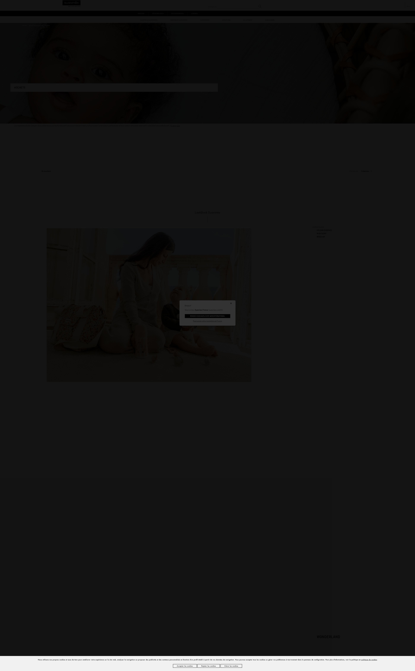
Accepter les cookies (185, 666)
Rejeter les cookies (208, 666)
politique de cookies (369, 660)
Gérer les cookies (231, 666)
